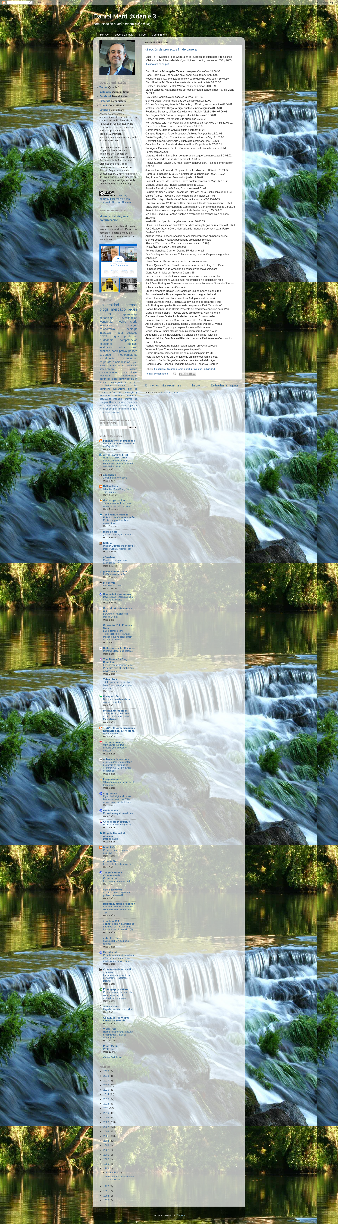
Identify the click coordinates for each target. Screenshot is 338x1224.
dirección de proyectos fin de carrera (171, 49)
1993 (106, 1200)
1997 (106, 1186)
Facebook (105, 96)
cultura (105, 314)
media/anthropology (115, 710)
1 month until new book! (115, 477)
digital (116, 336)
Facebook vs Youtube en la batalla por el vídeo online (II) (118, 928)
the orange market (114, 500)
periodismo (106, 317)
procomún (118, 409)
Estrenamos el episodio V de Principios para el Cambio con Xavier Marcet (118, 668)
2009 (106, 1117)
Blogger (180, 1215)
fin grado (172, 369)
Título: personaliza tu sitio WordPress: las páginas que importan (117, 685)
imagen (132, 325)
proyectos (196, 369)
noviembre (112, 1172)
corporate (105, 362)
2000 (106, 1159)
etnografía (131, 395)
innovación (106, 325)
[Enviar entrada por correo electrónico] (174, 373)
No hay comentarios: (157, 373)
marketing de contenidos (109, 412)
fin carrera (160, 369)
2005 (106, 1136)
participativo (119, 351)
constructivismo (108, 372)
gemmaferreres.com (115, 571)
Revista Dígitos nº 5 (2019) (117, 824)
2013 (106, 1099)
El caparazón (111, 696)
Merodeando (110, 952)
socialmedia (107, 358)
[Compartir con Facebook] (190, 374)
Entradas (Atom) (170, 392)
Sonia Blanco (111, 1006)
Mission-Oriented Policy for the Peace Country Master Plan (119, 547)
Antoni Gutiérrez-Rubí (116, 455)
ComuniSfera (159, 34)
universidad (109, 305)
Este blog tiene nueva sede (117, 881)
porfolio (133, 409)
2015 (106, 1089)
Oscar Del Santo (113, 1057)
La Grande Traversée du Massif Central (115, 615)
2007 (106, 1127)
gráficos (121, 382)
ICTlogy (107, 543)
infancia (117, 399)
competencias (128, 340)
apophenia (109, 475)
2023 (106, 1071)
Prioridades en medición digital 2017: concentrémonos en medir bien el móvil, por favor (118, 958)
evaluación (106, 347)
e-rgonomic (110, 793)
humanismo (119, 389)
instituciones (130, 372)
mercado (118, 309)
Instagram (105, 92)
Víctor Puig (109, 1029)
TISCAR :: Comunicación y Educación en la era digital (119, 729)
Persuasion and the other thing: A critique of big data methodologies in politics (119, 995)
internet (131, 305)
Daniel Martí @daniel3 (124, 16)
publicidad (209, 369)
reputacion (105, 375)
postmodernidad (108, 378)
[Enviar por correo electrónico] (180, 374)
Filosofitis (109, 582)
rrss (119, 392)
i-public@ (109, 847)
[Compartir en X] (187, 374)
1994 (106, 1195)
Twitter (103, 87)
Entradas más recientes (163, 385)
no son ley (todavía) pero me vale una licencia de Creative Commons (116, 198)
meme (126, 409)
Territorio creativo (113, 742)
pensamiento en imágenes (119, 440)
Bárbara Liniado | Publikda (119, 903)
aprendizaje (130, 314)
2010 (106, 1113)
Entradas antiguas (225, 385)
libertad (113, 402)
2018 (106, 1076)
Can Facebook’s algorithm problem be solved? (116, 894)
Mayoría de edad (111, 733)
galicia (133, 369)
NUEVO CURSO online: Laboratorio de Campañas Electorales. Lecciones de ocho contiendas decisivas (119, 462)
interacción (106, 332)
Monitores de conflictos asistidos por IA (115, 561)
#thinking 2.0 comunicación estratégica (118, 922)
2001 (106, 1154)
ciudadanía (106, 340)
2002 (106, 1150)
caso (123, 405)
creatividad (105, 385)
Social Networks (113, 889)
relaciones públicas (118, 343)
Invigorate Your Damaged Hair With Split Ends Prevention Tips (118, 909)
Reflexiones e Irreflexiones (119, 648)
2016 (106, 1085)
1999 (106, 1164)
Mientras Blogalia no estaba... (118, 651)
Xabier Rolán (110, 679)
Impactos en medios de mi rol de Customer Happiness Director (118, 978)
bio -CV (104, 34)
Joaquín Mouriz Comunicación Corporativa (112, 875)
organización (106, 369)
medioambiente (127, 354)
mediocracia (110, 810)
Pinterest (104, 101)
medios (121, 321)
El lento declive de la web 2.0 (118, 864)
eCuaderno (109, 557)
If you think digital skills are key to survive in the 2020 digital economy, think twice (117, 799)
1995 (106, 1191)
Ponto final (108, 1049)
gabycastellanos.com (116, 759)
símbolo (123, 402)
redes (132, 309)
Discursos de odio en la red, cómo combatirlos (117, 701)
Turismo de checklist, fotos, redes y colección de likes (117, 505)
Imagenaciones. (112, 779)
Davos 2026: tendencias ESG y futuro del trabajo (118, 598)
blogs (104, 309)
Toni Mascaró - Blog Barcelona (115, 660)
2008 (106, 1122)
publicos (104, 351)
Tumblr (103, 105)
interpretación (129, 375)
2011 (106, 1108)
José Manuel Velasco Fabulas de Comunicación (119, 516)
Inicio (196, 385)
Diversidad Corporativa (117, 594)
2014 (106, 1094)
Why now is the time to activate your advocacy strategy (115, 748)
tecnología (105, 321)
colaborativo (107, 329)
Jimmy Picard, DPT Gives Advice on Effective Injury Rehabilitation (116, 716)
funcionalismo (121, 362)
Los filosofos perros (113, 585)
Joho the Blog (111, 938)
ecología (132, 329)
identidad (132, 365)
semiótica (132, 382)
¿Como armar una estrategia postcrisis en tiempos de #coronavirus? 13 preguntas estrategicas (117, 766)
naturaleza (105, 399)
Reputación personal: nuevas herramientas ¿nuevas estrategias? (118, 1034)
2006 (106, 1131)
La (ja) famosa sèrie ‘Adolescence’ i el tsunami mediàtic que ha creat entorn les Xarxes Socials (117, 635)
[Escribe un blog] (184, 374)
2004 (106, 1141)
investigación (129, 317)
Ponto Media (110, 1046)
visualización (117, 365)
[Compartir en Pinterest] (194, 374)
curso (142, 34)
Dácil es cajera (110, 839)
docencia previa (124, 34)
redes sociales (127, 332)
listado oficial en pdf (157, 64)
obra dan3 (184, 369)
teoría (133, 321)
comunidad (130, 358)
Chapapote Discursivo (116, 821)
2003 (106, 1145)
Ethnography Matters (116, 989)
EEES (103, 336)
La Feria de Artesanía (114, 574)
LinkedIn (104, 110)
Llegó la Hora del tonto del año (118, 1009)
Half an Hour (110, 486)
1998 (106, 1168)
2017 (106, 1080)
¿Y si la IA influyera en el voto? (119, 534)
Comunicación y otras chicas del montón (116, 1019)
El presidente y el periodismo (118, 813)
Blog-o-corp (110, 531)
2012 (106, 1103)
